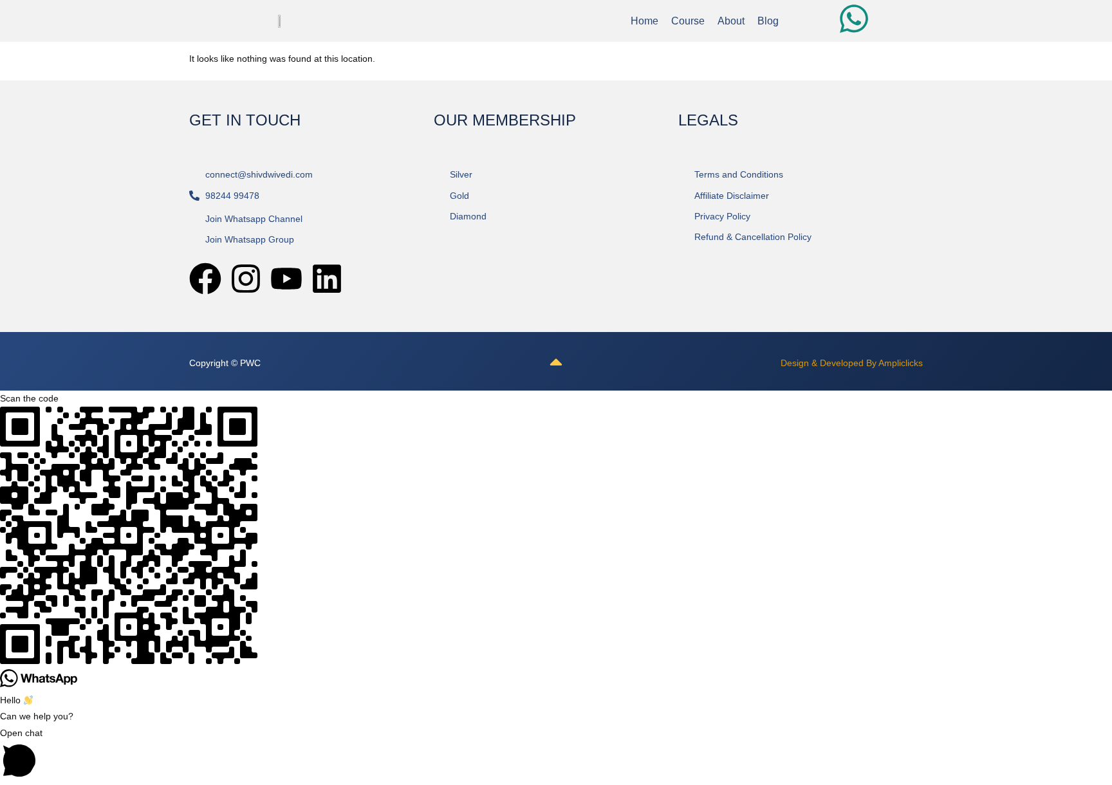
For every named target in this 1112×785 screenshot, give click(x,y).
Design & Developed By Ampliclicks (852, 363)
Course (688, 20)
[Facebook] (205, 279)
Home (644, 20)
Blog (768, 20)
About (731, 20)
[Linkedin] (327, 279)
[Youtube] (286, 279)
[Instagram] (246, 279)
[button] (556, 755)
